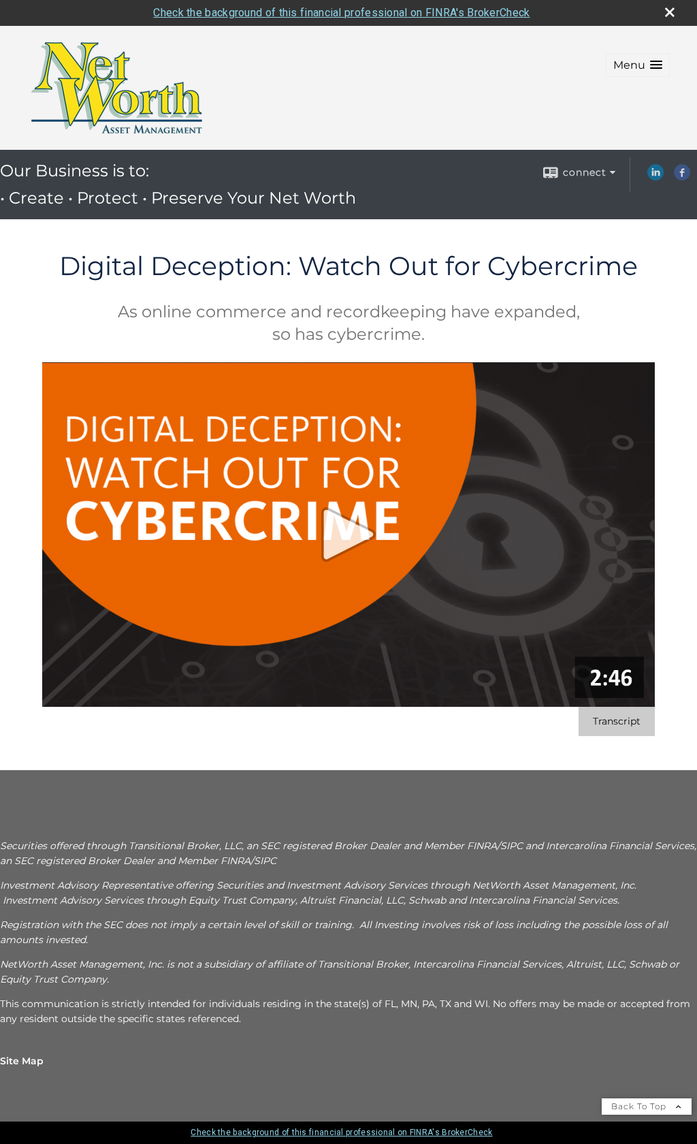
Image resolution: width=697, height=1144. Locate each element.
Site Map (22, 1061)
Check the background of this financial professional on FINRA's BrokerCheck (341, 12)
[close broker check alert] (669, 12)
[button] (638, 65)
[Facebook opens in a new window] (682, 177)
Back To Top (640, 1106)
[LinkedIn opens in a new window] (655, 177)
